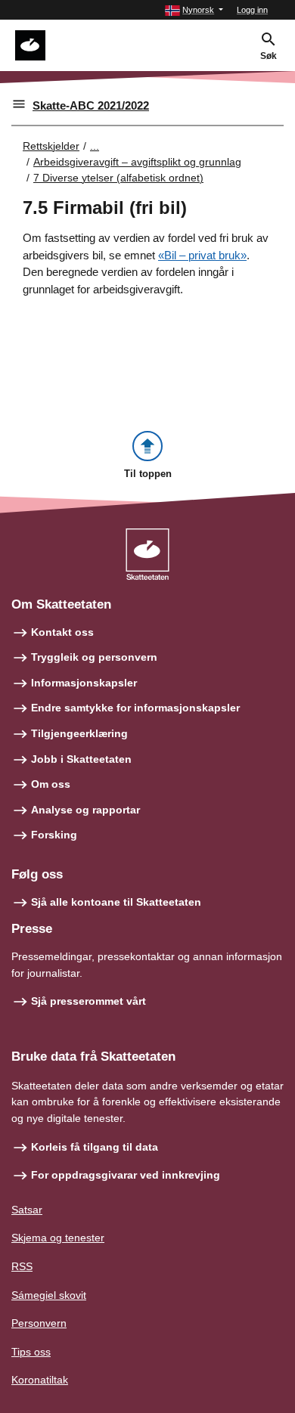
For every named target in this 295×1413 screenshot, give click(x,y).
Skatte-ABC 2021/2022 (91, 105)
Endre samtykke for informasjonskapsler (135, 708)
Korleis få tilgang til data (94, 1147)
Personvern (39, 1323)
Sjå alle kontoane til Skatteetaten (116, 902)
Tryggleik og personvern (94, 657)
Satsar (26, 1210)
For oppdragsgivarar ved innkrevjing (125, 1175)
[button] (194, 10)
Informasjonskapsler (84, 683)
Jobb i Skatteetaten (81, 759)
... (94, 146)
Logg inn (252, 9)
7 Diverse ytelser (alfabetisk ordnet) (118, 178)
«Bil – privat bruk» (202, 255)
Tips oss (31, 1352)
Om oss (50, 784)
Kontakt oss (62, 632)
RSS (22, 1266)
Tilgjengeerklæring (79, 733)
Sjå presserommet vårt (88, 1001)
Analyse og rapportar (85, 810)
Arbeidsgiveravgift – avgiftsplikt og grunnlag (137, 162)
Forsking (54, 835)
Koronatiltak (39, 1380)
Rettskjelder (51, 146)
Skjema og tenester (57, 1238)
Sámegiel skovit (48, 1295)
